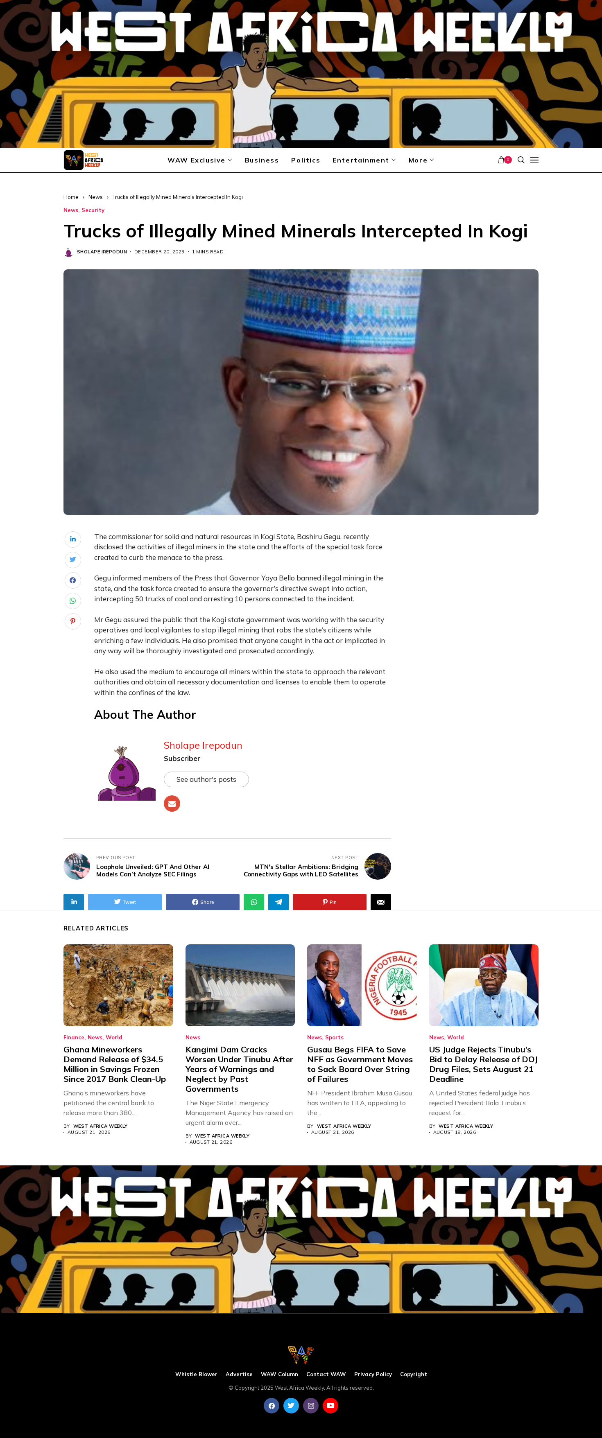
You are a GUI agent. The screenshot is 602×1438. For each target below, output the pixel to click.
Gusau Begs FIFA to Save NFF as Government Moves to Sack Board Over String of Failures (360, 1064)
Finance (73, 1037)
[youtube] (330, 1405)
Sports (334, 1037)
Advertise (239, 1374)
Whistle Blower (196, 1374)
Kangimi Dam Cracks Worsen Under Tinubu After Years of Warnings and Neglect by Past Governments (239, 1069)
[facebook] (271, 1405)
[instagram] (311, 1405)
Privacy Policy (373, 1374)
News (95, 197)
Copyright (413, 1374)
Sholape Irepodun (102, 252)
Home (71, 197)
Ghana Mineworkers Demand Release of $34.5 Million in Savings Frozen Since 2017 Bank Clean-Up (114, 1064)
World (114, 1037)
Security (92, 210)
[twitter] (291, 1405)
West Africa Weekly (100, 1126)
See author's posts (206, 779)
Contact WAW (326, 1374)
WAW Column (279, 1374)
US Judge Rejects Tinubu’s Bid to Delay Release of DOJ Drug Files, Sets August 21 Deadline (483, 1064)
